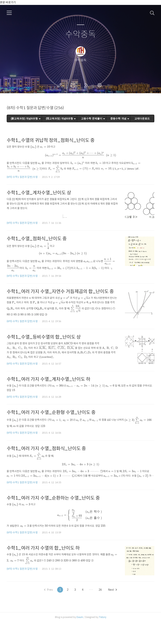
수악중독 (80, 34)
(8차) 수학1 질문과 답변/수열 (22, 177)
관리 (100, 85)
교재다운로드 (142, 118)
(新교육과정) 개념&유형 (24, 118)
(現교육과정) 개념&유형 (59, 118)
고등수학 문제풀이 (91, 118)
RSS (87, 85)
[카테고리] (9, 13)
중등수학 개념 (118, 118)
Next (111, 589)
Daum (80, 617)
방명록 (73, 85)
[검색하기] (152, 13)
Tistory (102, 617)
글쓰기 (60, 85)
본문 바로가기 (8, 2)
